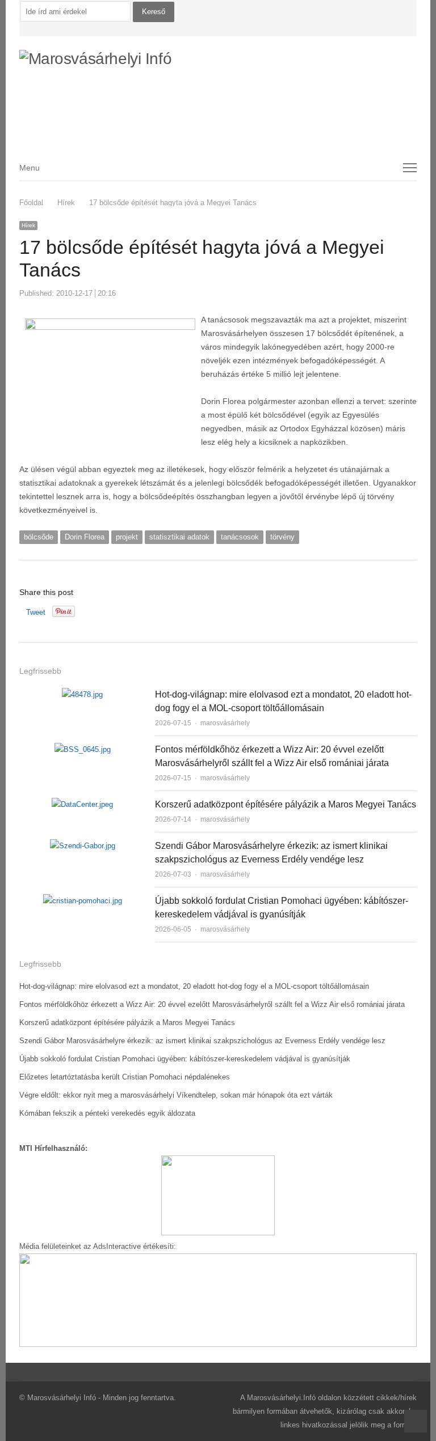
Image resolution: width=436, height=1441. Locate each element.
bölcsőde (38, 537)
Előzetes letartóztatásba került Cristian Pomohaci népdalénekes (124, 1077)
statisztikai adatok (179, 537)
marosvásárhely (225, 723)
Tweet (35, 612)
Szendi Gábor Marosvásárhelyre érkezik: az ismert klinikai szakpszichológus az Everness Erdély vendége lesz (202, 1040)
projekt (127, 537)
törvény (282, 537)
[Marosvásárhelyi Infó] (218, 88)
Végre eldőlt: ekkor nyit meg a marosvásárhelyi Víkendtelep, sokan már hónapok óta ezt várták (176, 1095)
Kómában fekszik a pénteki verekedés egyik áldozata (107, 1113)
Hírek (28, 225)
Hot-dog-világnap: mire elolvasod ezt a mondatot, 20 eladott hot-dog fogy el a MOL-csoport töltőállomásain (194, 986)
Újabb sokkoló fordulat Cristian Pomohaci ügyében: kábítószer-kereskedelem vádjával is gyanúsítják (184, 1059)
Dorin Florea (84, 537)
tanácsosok (240, 537)
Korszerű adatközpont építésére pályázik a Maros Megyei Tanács (285, 804)
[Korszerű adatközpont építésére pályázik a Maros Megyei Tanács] (82, 804)
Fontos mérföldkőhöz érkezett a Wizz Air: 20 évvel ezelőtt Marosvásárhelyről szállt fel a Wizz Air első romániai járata (212, 1004)
